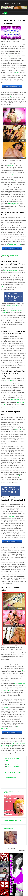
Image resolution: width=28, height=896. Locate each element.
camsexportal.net (5, 690)
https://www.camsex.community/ (11, 270)
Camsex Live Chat (12, 4)
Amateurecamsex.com (19, 683)
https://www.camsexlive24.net (8, 231)
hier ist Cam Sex (12, 55)
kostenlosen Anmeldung (17, 670)
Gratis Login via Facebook (12, 766)
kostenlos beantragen (8, 174)
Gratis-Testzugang (8, 380)
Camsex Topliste (15, 243)
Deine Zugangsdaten (13, 203)
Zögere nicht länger (14, 399)
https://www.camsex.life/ (7, 181)
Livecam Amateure (5, 364)
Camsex (17, 72)
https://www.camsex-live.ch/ (8, 43)
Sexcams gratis (10, 516)
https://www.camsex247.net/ (12, 305)
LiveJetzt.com (6, 707)
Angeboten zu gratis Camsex (13, 244)
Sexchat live (18, 429)
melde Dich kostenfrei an (20, 475)
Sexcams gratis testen (11, 777)
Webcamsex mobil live (11, 784)
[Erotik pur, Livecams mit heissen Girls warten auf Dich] (4, 874)
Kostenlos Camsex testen (12, 764)
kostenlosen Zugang (6, 96)
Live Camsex (10, 165)
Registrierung (4, 286)
